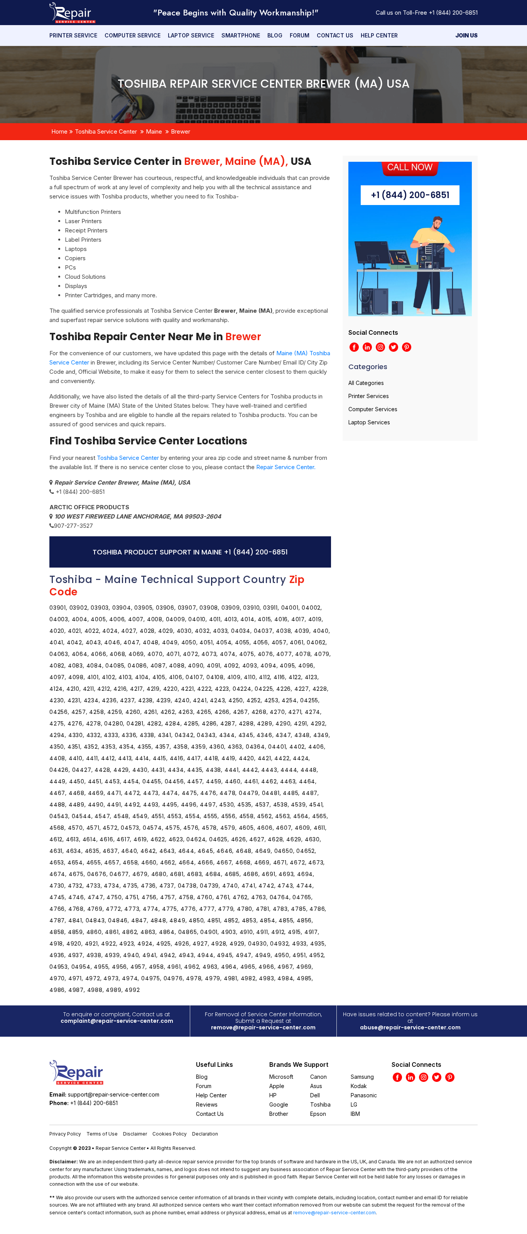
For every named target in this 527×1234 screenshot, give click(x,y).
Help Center (379, 35)
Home (59, 131)
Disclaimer (135, 1134)
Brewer (180, 131)
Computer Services (372, 409)
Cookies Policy (169, 1134)
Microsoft (281, 1076)
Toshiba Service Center (106, 131)
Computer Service (132, 35)
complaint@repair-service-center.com (117, 1021)
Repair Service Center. (286, 467)
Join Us (466, 35)
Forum (299, 35)
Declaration (205, 1134)
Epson (318, 1113)
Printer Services (368, 396)
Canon (318, 1076)
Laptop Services (369, 422)
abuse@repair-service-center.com (410, 1027)
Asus (316, 1086)
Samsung (362, 1076)
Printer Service (73, 35)
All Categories (366, 383)
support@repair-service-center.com (113, 1094)
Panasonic (364, 1095)
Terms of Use (102, 1134)
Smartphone (240, 35)
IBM (355, 1113)
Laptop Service (191, 35)
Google (278, 1104)
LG (354, 1104)
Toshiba (320, 1104)
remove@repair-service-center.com (263, 1027)
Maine (154, 131)
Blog (274, 35)
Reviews (207, 1104)
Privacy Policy (65, 1134)
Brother (278, 1113)
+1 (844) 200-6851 (453, 12)
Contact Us (335, 35)
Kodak (359, 1086)
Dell (315, 1095)
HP (273, 1095)
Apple (276, 1086)
